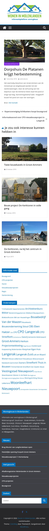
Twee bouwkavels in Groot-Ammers (23, 164)
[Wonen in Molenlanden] (4, 27)
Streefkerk (31, 362)
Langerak (9, 354)
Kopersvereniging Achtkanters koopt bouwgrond (26, 111)
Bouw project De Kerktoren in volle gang (22, 207)
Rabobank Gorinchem (10, 363)
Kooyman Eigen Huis (31, 349)
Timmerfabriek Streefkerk (20, 367)
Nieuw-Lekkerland (15, 359)
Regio (4, 291)
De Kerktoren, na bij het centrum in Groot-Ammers (22, 250)
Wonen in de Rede (20, 375)
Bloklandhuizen (8, 317)
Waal (4, 423)
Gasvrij (25, 337)
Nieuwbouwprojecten (11, 64)
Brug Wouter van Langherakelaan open (17, 447)
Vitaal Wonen (38, 371)
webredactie (24, 79)
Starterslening (7, 295)
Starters (22, 362)
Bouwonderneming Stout (15, 326)
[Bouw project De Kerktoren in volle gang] (24, 179)
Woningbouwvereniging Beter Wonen (13, 378)
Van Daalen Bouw (37, 367)
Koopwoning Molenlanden (12, 349)
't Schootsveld (7, 309)
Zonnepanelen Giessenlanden (29, 389)
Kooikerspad (36, 346)
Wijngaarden (9, 432)
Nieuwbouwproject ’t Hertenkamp (15, 457)
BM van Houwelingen (22, 317)
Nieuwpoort (27, 423)
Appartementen (19, 309)
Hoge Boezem (27, 346)
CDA (11, 332)
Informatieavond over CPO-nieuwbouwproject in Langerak (23, 119)
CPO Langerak (28, 331)
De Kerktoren (17, 337)
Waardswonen (7, 375)
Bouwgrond (6, 276)
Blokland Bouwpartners (35, 313)
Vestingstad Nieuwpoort (18, 371)
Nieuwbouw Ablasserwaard (33, 359)
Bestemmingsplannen (17, 313)
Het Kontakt (13, 103)
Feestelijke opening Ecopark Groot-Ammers (19, 452)
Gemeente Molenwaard (37, 337)
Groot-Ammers (11, 341)
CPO (15, 332)
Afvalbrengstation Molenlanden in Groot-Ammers (21, 471)
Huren (4, 284)
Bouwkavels (26, 322)
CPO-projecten (7, 280)
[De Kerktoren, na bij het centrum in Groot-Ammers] (24, 223)
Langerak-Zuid (24, 354)
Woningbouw (32, 375)
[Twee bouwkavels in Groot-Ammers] (24, 138)
